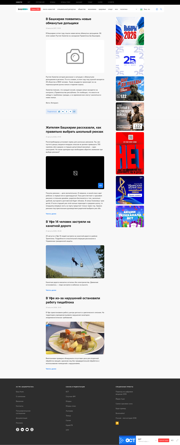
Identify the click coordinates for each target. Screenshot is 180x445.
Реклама (19, 423)
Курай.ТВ (111, 2)
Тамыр (90, 2)
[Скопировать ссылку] (74, 111)
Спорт (110, 9)
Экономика (92, 9)
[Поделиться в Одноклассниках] (66, 111)
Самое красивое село (124, 404)
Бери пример (121, 408)
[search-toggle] (161, 9)
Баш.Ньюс (20, 392)
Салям (100, 2)
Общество (82, 9)
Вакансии (19, 401)
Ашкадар (79, 2)
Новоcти (19, 2)
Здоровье (102, 9)
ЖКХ (116, 9)
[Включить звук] (100, 185)
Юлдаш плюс (65, 2)
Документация (21, 418)
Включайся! (120, 413)
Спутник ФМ (40, 2)
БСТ (29, 2)
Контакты (19, 406)
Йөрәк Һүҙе (120, 399)
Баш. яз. (147, 9)
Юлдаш (52, 2)
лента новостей (49, 9)
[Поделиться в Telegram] (70, 111)
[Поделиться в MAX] (59, 111)
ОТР (67, 430)
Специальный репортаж (66, 9)
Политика (123, 9)
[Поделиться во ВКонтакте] (62, 111)
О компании (20, 396)
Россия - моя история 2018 (126, 418)
